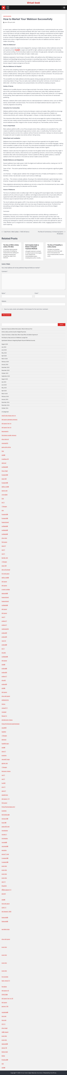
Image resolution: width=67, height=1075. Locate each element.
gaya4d (4, 894)
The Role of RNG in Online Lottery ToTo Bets (11, 246)
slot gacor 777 (6, 799)
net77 (3, 550)
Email (37, 293)
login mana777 (6, 981)
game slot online (6, 447)
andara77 (4, 621)
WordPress (53, 1073)
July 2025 (4, 382)
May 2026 (4, 353)
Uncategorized (7, 16)
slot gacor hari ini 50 (7, 998)
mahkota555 (5, 629)
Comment (5, 271)
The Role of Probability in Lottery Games (55, 246)
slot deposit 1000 (6, 911)
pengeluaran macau (7, 720)
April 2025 (4, 390)
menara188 (5, 819)
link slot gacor (5, 574)
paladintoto (5, 795)
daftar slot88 (5, 578)
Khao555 (4, 886)
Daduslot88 (5, 917)
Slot (3, 451)
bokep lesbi (5, 1052)
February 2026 (5, 361)
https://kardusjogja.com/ (8, 807)
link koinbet (5, 977)
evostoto (4, 755)
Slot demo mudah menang (9, 435)
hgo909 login (5, 744)
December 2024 (5, 402)
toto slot (4, 1016)
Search (61, 324)
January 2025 (5, 399)
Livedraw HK (5, 459)
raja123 (4, 641)
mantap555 (5, 443)
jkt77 (3, 502)
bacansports (5, 431)
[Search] (64, 7)
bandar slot (5, 558)
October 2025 (5, 373)
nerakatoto (5, 830)
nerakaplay (5, 838)
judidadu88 (5, 467)
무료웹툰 (17, 50)
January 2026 (5, 364)
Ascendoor (39, 1073)
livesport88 (5, 475)
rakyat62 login (6, 759)
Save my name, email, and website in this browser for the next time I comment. (26, 309)
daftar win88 (5, 487)
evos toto (4, 866)
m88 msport (5, 1032)
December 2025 (5, 367)
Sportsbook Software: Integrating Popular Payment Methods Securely (18, 340)
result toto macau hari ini (9, 416)
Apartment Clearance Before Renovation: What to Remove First (17, 329)
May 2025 (4, 388)
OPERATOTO (5, 700)
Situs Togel (5, 471)
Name (4, 293)
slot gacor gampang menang (9, 419)
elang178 (4, 1048)
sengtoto (4, 850)
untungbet (5, 495)
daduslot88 (5, 593)
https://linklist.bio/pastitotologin (11, 724)
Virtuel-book (33, 2)
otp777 (4, 882)
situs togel (4, 1028)
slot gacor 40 (5, 991)
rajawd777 (5, 708)
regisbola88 (5, 1012)
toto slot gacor (6, 904)
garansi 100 (5, 1006)
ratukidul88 (5, 846)
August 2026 (5, 344)
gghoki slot (5, 763)
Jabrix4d (4, 463)
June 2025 (4, 385)
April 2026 (4, 356)
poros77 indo (5, 854)
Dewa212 (4, 716)
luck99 (3, 783)
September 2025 (6, 376)
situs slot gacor (6, 696)
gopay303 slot (5, 827)
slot (3, 510)
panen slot (4, 491)
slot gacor (4, 581)
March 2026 (5, 358)
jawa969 (4, 728)
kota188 (4, 823)
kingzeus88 (5, 1060)
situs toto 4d (5, 439)
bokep (3, 1056)
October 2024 (5, 408)
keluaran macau (6, 771)
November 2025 (5, 370)
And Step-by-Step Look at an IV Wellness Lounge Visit (14, 337)
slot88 (3, 455)
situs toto (4, 538)
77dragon (4, 506)
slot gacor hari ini (6, 423)
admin (6, 22)
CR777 (3, 1024)
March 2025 (5, 393)
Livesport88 (5, 858)
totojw (3, 704)
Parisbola (4, 987)
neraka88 (4, 842)
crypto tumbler (6, 589)
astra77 (4, 791)
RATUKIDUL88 (5, 815)
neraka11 (4, 834)
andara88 (4, 645)
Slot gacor (4, 542)
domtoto (4, 740)
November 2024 (5, 405)
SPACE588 (5, 994)
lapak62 (4, 732)
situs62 (4, 653)
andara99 (4, 633)
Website (4, 301)
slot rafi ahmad (6, 570)
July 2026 (4, 347)
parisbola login (6, 929)
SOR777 (4, 908)
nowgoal (4, 712)
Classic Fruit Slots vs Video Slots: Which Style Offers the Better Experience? (20, 335)
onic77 (3, 787)
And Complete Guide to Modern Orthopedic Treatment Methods (32, 247)
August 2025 (5, 379)
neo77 (3, 617)
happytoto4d (5, 522)
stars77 (4, 546)
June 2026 (4, 350)
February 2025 (5, 396)
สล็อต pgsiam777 (6, 890)
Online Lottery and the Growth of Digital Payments (14, 332)
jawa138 (4, 479)
